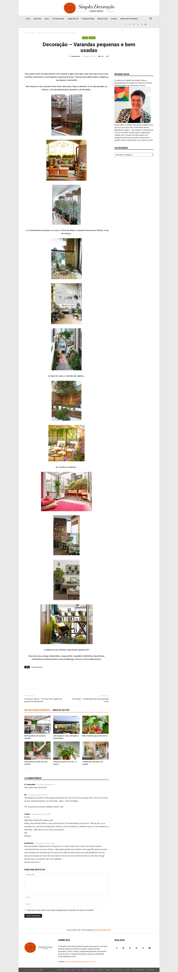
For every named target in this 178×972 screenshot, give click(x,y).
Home (59, 970)
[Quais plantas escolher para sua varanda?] (37, 751)
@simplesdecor (102, 930)
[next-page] (29, 768)
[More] (105, 63)
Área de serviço (118, 970)
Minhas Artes (102, 19)
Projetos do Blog (88, 19)
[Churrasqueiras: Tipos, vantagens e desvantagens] (66, 725)
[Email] (97, 63)
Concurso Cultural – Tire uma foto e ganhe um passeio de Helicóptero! (43, 700)
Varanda (40, 33)
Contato (114, 19)
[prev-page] (25, 768)
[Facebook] (125, 24)
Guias (47, 19)
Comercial (150, 970)
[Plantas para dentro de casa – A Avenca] (66, 751)
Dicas (73, 970)
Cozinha (92, 970)
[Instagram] (129, 24)
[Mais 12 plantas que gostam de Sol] (95, 725)
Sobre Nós (37, 19)
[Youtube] (145, 24)
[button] (151, 19)
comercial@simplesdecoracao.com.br (80, 961)
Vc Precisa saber (58, 19)
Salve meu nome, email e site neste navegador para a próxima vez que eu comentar (60, 910)
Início (28, 19)
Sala (78, 970)
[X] (141, 24)
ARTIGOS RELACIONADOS (37, 710)
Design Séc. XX (73, 19)
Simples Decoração (32, 970)
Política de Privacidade (128, 19)
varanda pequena (37, 667)
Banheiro (100, 970)
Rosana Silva (76, 56)
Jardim (32, 33)
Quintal (56, 733)
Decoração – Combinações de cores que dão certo (90, 700)
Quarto (85, 970)
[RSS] (137, 24)
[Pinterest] (133, 24)
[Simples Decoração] (89, 8)
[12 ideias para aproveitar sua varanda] (95, 751)
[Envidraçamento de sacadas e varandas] (37, 725)
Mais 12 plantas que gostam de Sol (95, 736)
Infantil (108, 970)
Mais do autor (61, 710)
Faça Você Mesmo (138, 970)
